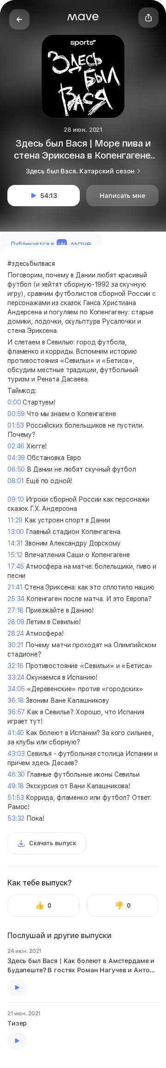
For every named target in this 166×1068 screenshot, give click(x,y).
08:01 (15, 481)
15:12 (15, 555)
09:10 (15, 499)
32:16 (15, 665)
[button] (83, 17)
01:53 (15, 425)
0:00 (14, 402)
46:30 (16, 774)
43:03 (16, 753)
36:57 (16, 712)
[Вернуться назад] (19, 19)
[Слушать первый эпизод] (17, 987)
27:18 (15, 610)
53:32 (15, 818)
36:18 (15, 700)
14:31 (15, 543)
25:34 (15, 598)
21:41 (15, 587)
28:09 (15, 622)
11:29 (15, 520)
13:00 (15, 531)
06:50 (16, 469)
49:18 (15, 786)
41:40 (15, 733)
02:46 (15, 446)
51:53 (15, 797)
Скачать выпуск (52, 843)
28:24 (15, 633)
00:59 (16, 413)
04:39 (16, 457)
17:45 (15, 566)
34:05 (16, 689)
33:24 (15, 677)
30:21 (15, 645)
